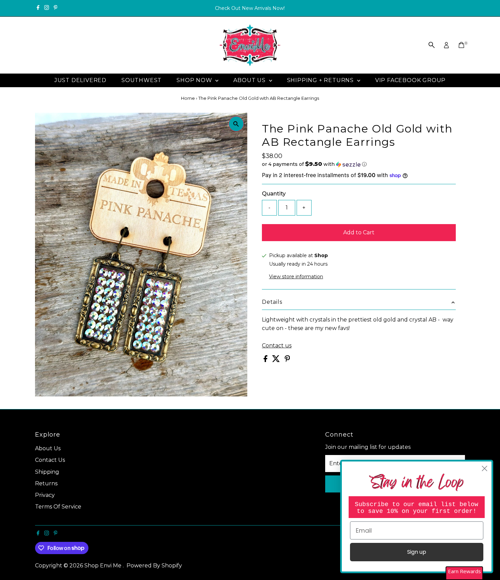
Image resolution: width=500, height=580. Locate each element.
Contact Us (50, 460)
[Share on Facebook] (266, 360)
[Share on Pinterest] (287, 360)
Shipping (47, 472)
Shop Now (195, 80)
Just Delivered (80, 80)
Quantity (274, 193)
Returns (46, 483)
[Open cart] (461, 45)
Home (188, 98)
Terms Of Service (58, 506)
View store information (296, 276)
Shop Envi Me (103, 565)
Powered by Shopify (154, 565)
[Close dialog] (484, 468)
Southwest (141, 80)
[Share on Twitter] (276, 360)
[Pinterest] (55, 8)
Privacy (45, 495)
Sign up (416, 552)
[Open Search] (432, 45)
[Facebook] (38, 8)
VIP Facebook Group (410, 80)
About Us (250, 80)
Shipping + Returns (321, 80)
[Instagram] (47, 8)
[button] (359, 164)
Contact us (276, 345)
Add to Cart (358, 232)
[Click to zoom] (236, 123)
